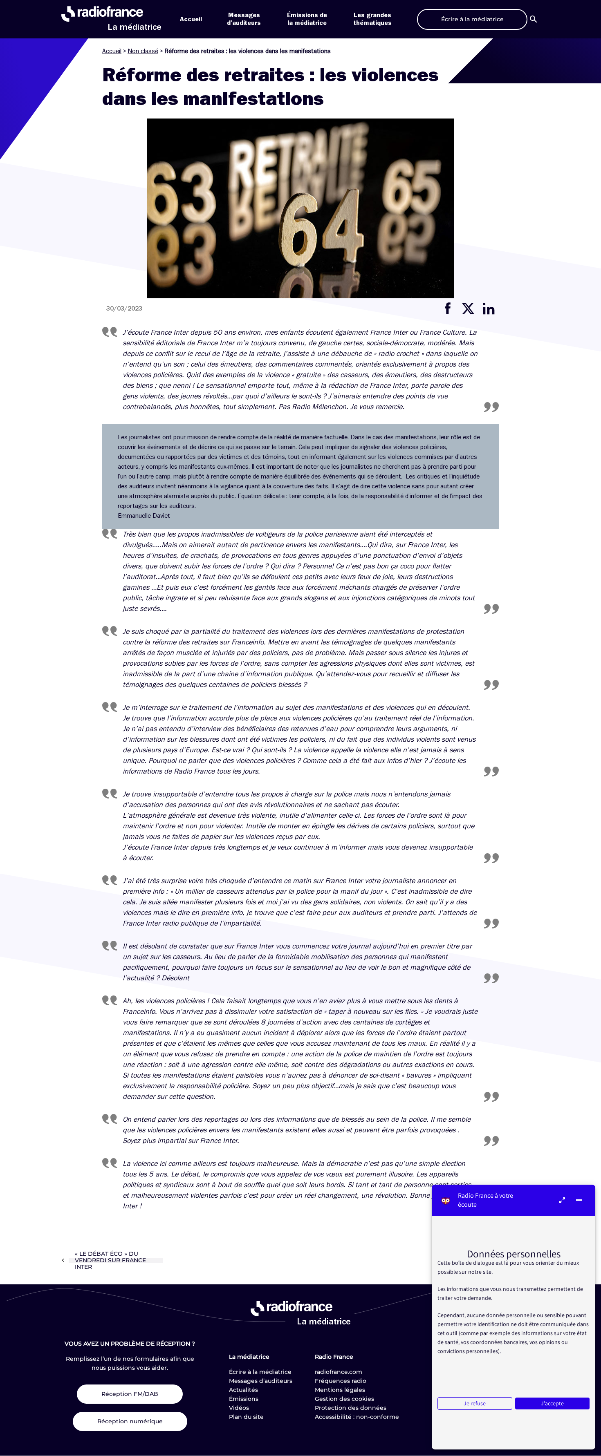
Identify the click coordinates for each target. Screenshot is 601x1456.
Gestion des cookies (344, 1398)
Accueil (191, 19)
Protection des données (350, 1407)
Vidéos (239, 1407)
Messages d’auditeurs (260, 1380)
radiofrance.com (338, 1371)
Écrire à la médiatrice (260, 1371)
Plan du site (246, 1416)
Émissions (243, 1398)
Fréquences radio (340, 1380)
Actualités (243, 1389)
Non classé (143, 51)
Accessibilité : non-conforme (357, 1416)
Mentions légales (340, 1389)
